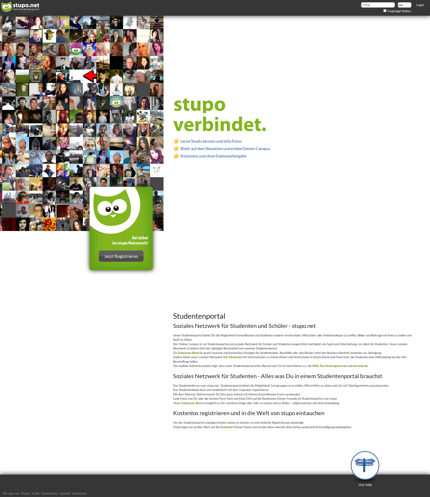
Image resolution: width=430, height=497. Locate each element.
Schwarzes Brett (188, 353)
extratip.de (360, 366)
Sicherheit (226, 427)
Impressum (79, 493)
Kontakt (65, 493)
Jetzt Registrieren (121, 256)
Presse (25, 493)
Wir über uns (11, 493)
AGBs (35, 493)
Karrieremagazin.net (333, 366)
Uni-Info (365, 484)
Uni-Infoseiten (232, 357)
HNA (315, 366)
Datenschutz (49, 493)
